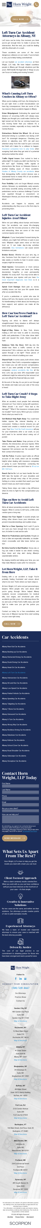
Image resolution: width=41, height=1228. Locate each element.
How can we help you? (10, 814)
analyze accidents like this (22, 370)
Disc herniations (18, 248)
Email (4, 802)
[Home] (19, 4)
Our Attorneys (20, 993)
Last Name (6, 790)
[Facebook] (16, 978)
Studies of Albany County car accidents (18, 171)
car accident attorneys (23, 62)
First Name (6, 783)
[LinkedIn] (20, 978)
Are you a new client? (10, 808)
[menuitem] (20, 646)
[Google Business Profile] (25, 978)
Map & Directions (20, 1021)
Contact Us (20, 1001)
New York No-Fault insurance (22, 429)
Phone (4, 796)
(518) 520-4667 (20, 988)
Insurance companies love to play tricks (18, 149)
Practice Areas (20, 997)
